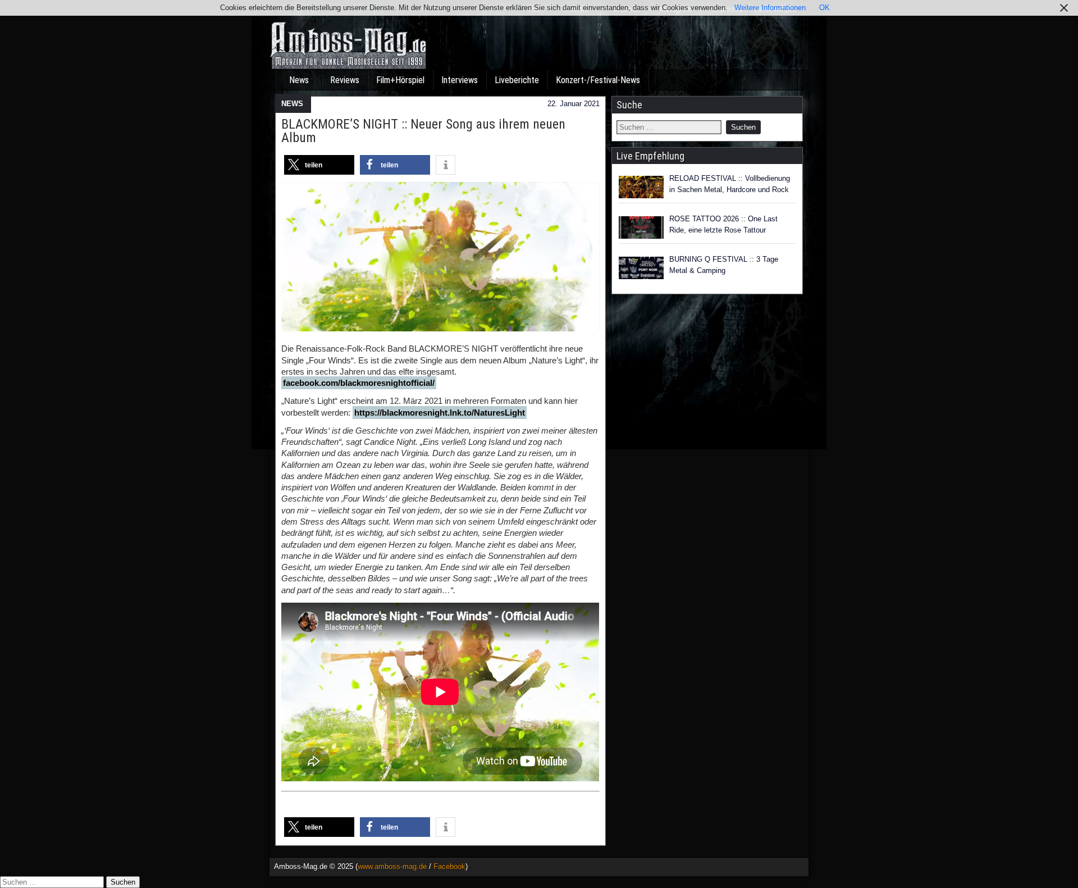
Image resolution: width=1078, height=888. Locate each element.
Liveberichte (517, 80)
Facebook (449, 866)
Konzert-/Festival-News (598, 80)
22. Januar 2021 (573, 103)
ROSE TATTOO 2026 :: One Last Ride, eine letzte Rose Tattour (723, 224)
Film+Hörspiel (400, 80)
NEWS (292, 103)
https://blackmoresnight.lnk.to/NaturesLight (439, 412)
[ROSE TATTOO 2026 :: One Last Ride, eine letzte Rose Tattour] (641, 227)
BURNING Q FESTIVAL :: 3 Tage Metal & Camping (723, 265)
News (299, 80)
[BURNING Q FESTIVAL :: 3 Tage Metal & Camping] (641, 268)
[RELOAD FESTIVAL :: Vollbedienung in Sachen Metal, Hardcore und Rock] (641, 187)
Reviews (344, 80)
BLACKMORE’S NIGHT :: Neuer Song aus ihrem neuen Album (423, 130)
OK (824, 7)
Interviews (459, 80)
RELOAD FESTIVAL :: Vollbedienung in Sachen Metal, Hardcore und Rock (729, 184)
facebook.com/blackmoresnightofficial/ (359, 383)
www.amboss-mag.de (392, 866)
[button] (319, 165)
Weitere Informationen (770, 7)
